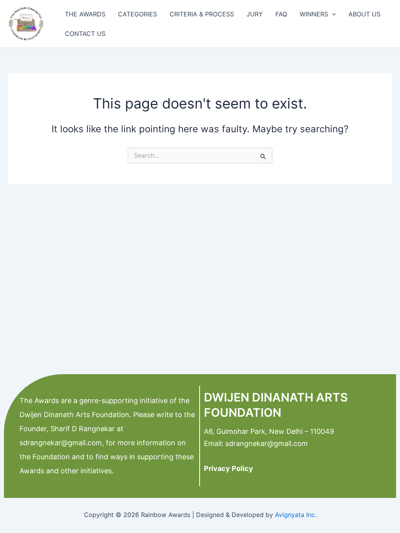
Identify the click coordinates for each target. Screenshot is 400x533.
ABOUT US (364, 14)
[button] (332, 14)
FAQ (281, 14)
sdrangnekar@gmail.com (61, 443)
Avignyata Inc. (295, 515)
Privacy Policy (228, 468)
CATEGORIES (137, 14)
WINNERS (314, 14)
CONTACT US (85, 33)
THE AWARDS (85, 14)
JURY (254, 14)
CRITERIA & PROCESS (202, 14)
